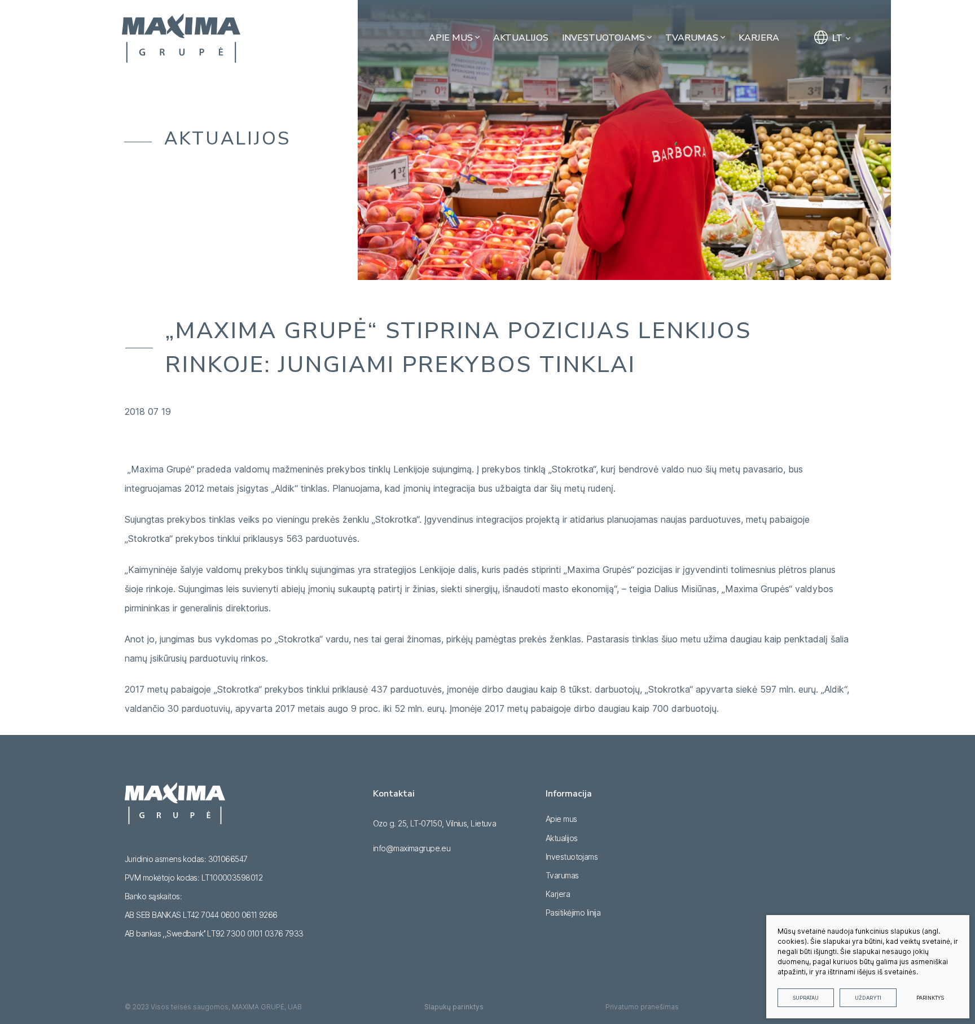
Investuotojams (572, 856)
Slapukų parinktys (454, 1007)
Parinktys (930, 998)
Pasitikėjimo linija (573, 912)
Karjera (558, 894)
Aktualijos (561, 838)
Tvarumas (562, 875)
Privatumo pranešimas (642, 1007)
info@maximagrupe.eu (411, 848)
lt (837, 37)
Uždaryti (868, 998)
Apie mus (561, 819)
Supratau (806, 998)
